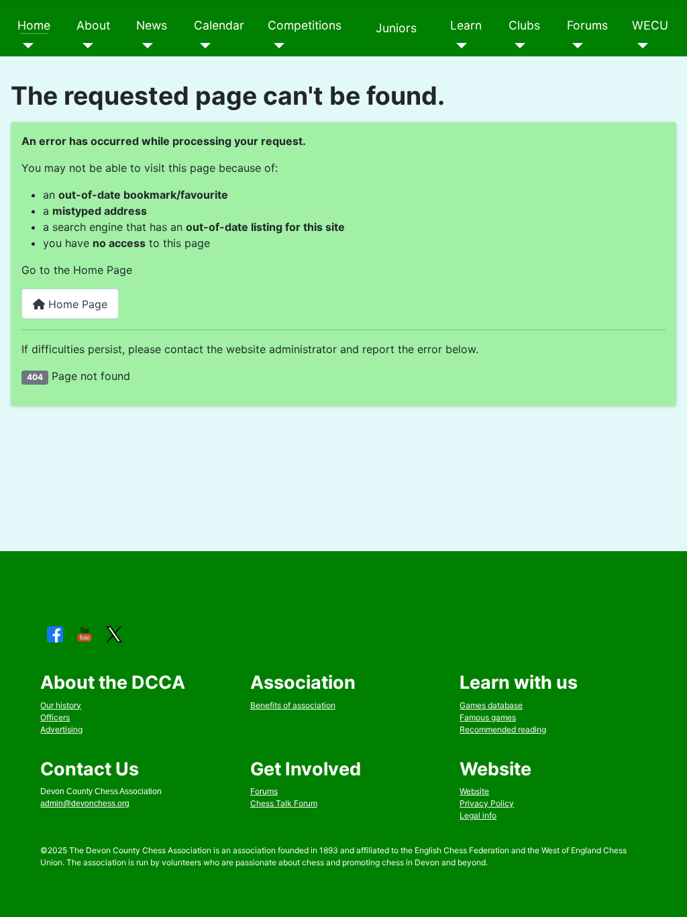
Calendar (219, 25)
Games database (491, 705)
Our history (60, 705)
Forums (587, 25)
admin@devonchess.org (84, 803)
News (151, 25)
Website (474, 791)
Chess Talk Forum (283, 803)
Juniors (396, 28)
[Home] (25, 45)
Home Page (76, 304)
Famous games (488, 717)
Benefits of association (292, 705)
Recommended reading (503, 729)
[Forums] (575, 45)
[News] (144, 45)
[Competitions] (276, 45)
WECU (650, 25)
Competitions (304, 25)
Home (33, 25)
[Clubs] (517, 45)
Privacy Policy (487, 803)
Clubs (524, 25)
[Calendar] (202, 45)
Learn (466, 25)
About (93, 25)
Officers (55, 717)
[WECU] (640, 45)
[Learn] (458, 45)
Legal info (478, 815)
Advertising (61, 729)
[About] (84, 45)
